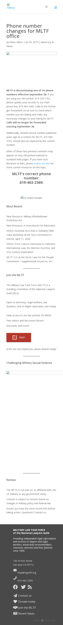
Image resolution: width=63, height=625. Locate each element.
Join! (22, 337)
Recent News (25, 613)
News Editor (16, 42)
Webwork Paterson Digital (45, 620)
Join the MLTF (26, 607)
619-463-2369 (25, 580)
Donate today (26, 601)
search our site (42, 163)
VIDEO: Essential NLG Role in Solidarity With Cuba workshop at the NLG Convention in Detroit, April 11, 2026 (30, 234)
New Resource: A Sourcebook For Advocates (30, 225)
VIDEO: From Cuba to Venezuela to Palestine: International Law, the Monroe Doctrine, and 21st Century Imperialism (31, 248)
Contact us (24, 595)
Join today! (50, 306)
